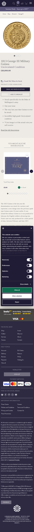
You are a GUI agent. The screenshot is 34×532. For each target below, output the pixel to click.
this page (29, 493)
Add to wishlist (16, 94)
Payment (3, 360)
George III (20, 14)
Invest (19, 331)
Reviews (3, 357)
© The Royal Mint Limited (12, 516)
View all (3, 363)
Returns (19, 354)
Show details (24, 284)
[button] (30, 3)
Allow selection (17, 296)
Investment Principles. (14, 460)
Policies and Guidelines (7, 407)
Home (4, 14)
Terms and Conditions (23, 407)
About (19, 337)
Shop (9, 14)
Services (3, 337)
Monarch (14, 14)
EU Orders (20, 350)
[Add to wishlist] (27, 155)
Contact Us (20, 410)
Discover (19, 334)
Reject (17, 302)
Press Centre (5, 404)
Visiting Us (20, 360)
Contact (19, 340)
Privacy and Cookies (7, 410)
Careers (3, 340)
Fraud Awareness (6, 414)
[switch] (29, 265)
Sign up (17, 374)
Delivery (3, 354)
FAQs (19, 357)
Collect (3, 334)
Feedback (6, 502)
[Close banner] (31, 228)
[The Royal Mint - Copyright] (4, 3)
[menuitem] (14, 3)
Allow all (17, 290)
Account (3, 350)
